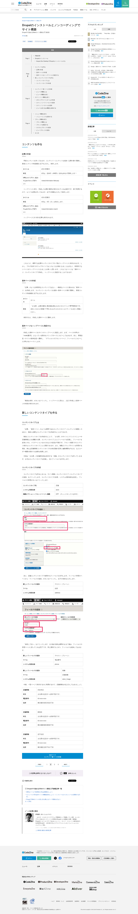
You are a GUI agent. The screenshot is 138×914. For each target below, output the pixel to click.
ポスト (72, 41)
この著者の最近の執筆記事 (43, 830)
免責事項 (77, 901)
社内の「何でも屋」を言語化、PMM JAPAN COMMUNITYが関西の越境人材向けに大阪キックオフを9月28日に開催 (103, 72)
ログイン (103, 115)
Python (76, 10)
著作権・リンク (60, 901)
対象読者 (37, 56)
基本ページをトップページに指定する (47, 75)
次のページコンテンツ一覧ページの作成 (52, 756)
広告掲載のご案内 (109, 858)
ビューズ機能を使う (42, 94)
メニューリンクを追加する (44, 116)
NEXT (65, 764)
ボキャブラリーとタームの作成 (45, 100)
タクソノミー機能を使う (42, 97)
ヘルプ (52, 901)
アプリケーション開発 (41, 10)
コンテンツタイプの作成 (43, 83)
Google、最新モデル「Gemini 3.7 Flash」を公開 (103, 66)
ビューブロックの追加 (42, 130)
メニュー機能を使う (41, 114)
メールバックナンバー (103, 106)
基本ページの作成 (41, 72)
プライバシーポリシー (104, 901)
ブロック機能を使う (41, 119)
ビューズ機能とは (41, 92)
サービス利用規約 (91, 901)
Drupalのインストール (41, 58)
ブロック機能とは (41, 122)
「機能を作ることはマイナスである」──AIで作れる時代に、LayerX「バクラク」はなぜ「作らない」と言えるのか (103, 55)
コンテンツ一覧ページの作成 (43, 89)
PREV (39, 764)
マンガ (103, 10)
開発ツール (83, 10)
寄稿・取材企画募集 (94, 858)
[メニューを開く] (12, 3)
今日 (95, 29)
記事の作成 (39, 70)
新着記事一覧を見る (102, 175)
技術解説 (30, 41)
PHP (24, 41)
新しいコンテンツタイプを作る (44, 78)
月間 (109, 29)
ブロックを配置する (42, 125)
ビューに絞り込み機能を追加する (46, 108)
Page (28, 58)
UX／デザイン (94, 10)
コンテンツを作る (40, 67)
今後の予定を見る (103, 207)
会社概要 (83, 901)
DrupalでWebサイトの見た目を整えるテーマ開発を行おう (43, 799)
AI (30, 10)
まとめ (37, 133)
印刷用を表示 (28, 781)
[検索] (25, 9)
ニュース (38, 4)
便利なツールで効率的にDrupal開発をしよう (39, 792)
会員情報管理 (69, 901)
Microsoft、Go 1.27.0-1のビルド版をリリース (102, 38)
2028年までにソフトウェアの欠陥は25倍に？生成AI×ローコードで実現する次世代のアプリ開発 (102, 161)
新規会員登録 (102, 110)
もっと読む (28, 801)
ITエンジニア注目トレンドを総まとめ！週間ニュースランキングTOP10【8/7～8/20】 (102, 154)
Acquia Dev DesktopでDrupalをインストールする (50, 61)
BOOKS (60, 4)
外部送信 (113, 901)
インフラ (53, 10)
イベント (52, 4)
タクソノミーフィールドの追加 (45, 103)
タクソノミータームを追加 (44, 105)
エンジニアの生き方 (64, 10)
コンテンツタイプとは (42, 80)
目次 (52, 50)
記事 (45, 4)
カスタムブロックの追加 (43, 127)
